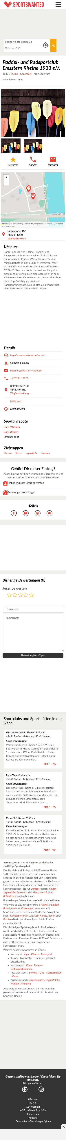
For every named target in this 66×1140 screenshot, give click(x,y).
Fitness (35, 954)
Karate (43, 916)
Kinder (52, 889)
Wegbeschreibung (17, 238)
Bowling (33, 972)
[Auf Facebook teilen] (13, 513)
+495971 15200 (19, 378)
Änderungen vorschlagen (21, 492)
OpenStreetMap (9, 226)
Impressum (33, 1114)
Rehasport (46, 954)
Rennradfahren (36, 980)
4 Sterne (26, 595)
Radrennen (27, 908)
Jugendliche (31, 453)
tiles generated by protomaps (44, 224)
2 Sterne (15, 595)
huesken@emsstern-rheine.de (26, 370)
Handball (54, 905)
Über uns (33, 1099)
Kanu (29, 965)
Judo (36, 916)
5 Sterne (31, 595)
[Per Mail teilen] (49, 513)
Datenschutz (33, 1107)
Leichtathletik (52, 980)
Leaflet (6, 224)
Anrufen (33, 165)
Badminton (9, 908)
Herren (18, 453)
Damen (8, 453)
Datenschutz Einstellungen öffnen (33, 1121)
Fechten (7, 919)
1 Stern (9, 595)
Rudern (38, 965)
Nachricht (53, 165)
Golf (42, 972)
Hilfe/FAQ (33, 1103)
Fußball (44, 905)
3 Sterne (20, 595)
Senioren (45, 453)
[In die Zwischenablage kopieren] (37, 513)
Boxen (51, 916)
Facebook (25, 1089)
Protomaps (59, 224)
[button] (33, 196)
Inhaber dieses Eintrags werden (26, 483)
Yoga (26, 954)
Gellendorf (25, 74)
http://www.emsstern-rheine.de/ (27, 355)
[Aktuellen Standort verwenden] (45, 45)
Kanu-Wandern (12, 427)
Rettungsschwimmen (21, 969)
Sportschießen (53, 972)
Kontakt (33, 1118)
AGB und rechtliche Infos (33, 1110)
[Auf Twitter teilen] (25, 513)
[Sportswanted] (25, 4)
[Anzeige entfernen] (63, 1126)
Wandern (26, 983)
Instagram (41, 1089)
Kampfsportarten (19, 916)
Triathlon (15, 983)
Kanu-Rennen (11, 432)
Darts (15, 976)
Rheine (14, 74)
